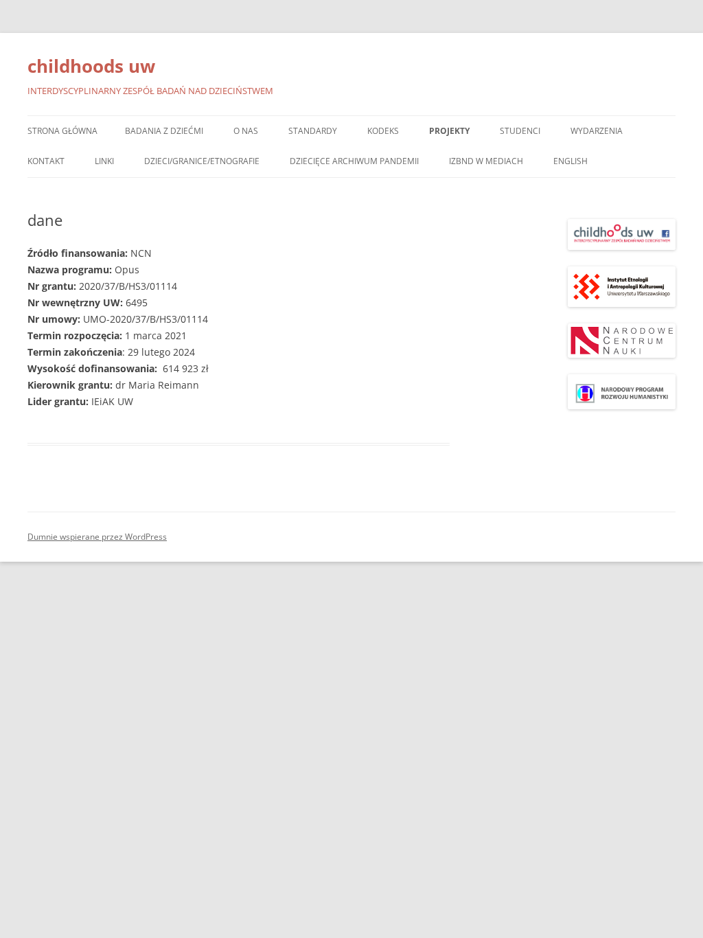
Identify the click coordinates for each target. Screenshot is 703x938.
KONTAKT (46, 161)
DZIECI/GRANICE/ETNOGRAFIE (202, 161)
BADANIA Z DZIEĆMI (164, 131)
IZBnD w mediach (486, 161)
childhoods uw (91, 66)
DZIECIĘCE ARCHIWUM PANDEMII (354, 161)
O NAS (245, 131)
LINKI (104, 161)
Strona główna (62, 131)
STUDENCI (520, 131)
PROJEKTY (449, 131)
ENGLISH (570, 161)
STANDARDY (312, 131)
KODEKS (383, 131)
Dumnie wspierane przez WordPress (97, 536)
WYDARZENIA (597, 131)
